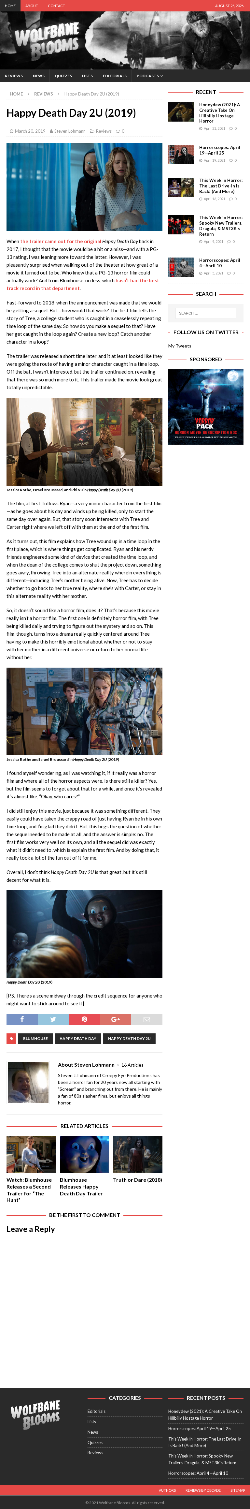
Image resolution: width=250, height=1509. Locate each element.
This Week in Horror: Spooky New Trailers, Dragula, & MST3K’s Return (221, 226)
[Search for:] (206, 313)
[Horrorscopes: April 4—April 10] (181, 267)
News (39, 75)
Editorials (115, 75)
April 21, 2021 (214, 128)
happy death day (78, 1038)
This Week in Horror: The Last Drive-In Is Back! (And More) (221, 186)
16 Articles (132, 1065)
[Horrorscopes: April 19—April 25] (181, 154)
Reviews (14, 75)
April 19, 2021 (214, 160)
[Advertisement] (205, 483)
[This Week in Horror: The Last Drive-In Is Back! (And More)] (181, 187)
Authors (167, 1490)
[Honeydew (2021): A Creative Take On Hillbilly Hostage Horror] (181, 112)
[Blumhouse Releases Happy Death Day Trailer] (84, 1154)
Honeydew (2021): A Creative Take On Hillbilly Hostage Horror (219, 113)
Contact (56, 6)
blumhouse (35, 1038)
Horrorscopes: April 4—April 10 (219, 263)
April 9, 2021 (213, 241)
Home (10, 6)
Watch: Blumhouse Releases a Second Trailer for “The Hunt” (29, 1189)
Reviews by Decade (203, 1490)
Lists (87, 75)
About (31, 6)
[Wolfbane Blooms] (125, 65)
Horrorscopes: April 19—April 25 (219, 150)
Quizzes (63, 75)
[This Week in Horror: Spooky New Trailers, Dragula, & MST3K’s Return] (181, 224)
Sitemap (237, 1490)
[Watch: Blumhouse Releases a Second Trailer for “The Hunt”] (31, 1154)
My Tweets (179, 345)
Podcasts (148, 75)
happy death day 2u (129, 1038)
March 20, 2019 (30, 131)
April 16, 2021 (214, 199)
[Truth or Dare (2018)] (137, 1154)
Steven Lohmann (70, 131)
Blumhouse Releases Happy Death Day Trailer (81, 1186)
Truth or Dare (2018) (137, 1179)
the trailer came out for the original (61, 241)
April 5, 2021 (213, 273)
